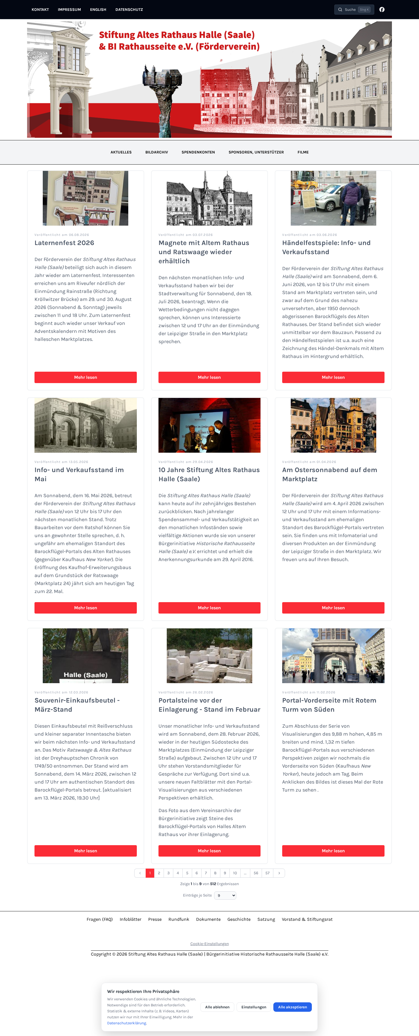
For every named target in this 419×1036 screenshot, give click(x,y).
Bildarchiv (156, 152)
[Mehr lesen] (85, 198)
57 (267, 873)
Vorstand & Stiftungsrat (307, 919)
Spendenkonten (198, 152)
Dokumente (208, 919)
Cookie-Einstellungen (209, 943)
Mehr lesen (85, 377)
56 (256, 873)
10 (235, 873)
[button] (354, 10)
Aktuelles (121, 152)
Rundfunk (178, 919)
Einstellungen (253, 1007)
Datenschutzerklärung (126, 1023)
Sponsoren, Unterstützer (256, 152)
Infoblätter (130, 919)
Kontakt (40, 9)
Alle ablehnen (217, 1007)
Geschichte (239, 919)
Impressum (69, 9)
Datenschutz (129, 9)
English (98, 9)
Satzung (266, 919)
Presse (155, 919)
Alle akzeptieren (292, 1007)
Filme (303, 152)
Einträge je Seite (197, 895)
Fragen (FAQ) (100, 919)
